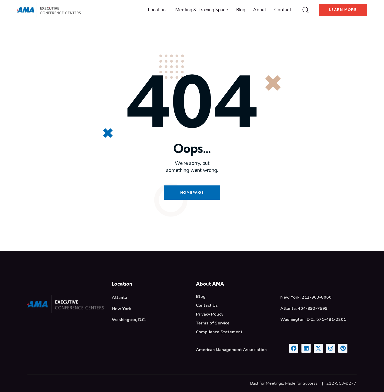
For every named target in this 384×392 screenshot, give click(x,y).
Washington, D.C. (129, 320)
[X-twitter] (318, 348)
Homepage (192, 192)
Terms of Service (213, 323)
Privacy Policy (209, 314)
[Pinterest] (342, 348)
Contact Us (207, 305)
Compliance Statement (219, 332)
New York (121, 309)
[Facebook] (293, 348)
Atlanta (119, 297)
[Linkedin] (306, 348)
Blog (201, 296)
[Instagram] (330, 348)
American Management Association (231, 350)
